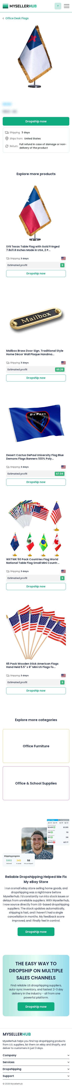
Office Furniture (36, 746)
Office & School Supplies (36, 783)
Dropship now (36, 121)
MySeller (17, 1034)
